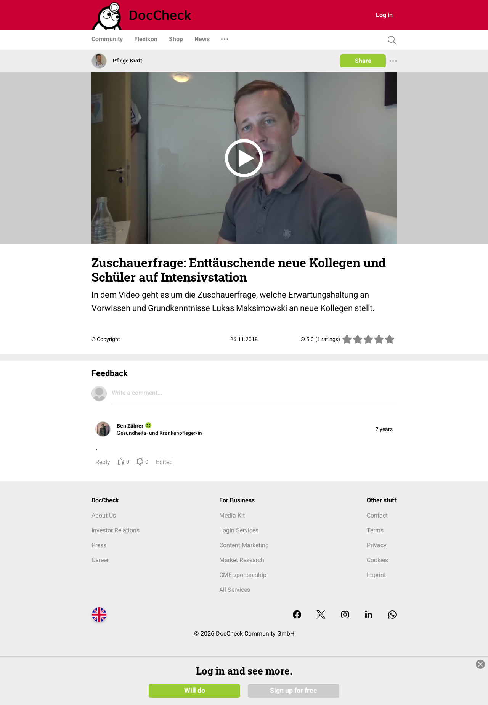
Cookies (377, 560)
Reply (102, 462)
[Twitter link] (321, 615)
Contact (377, 515)
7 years (384, 429)
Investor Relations (116, 530)
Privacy (377, 545)
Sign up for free (293, 690)
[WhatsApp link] (392, 615)
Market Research (241, 560)
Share (363, 60)
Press (99, 545)
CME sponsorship (242, 574)
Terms (375, 530)
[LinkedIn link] (368, 615)
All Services (234, 589)
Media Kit (232, 515)
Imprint (376, 574)
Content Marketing (244, 545)
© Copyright (106, 339)
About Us (104, 515)
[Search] (390, 40)
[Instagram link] (345, 615)
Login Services (238, 530)
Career (100, 560)
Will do (194, 690)
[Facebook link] (297, 615)
